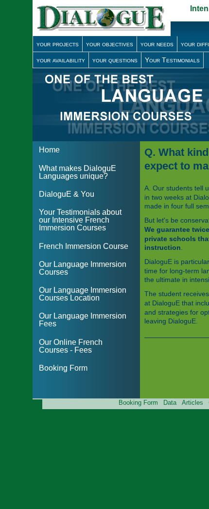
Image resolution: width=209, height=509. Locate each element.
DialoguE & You (66, 194)
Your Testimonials (172, 60)
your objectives (109, 44)
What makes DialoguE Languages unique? (77, 172)
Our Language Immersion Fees (82, 320)
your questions (115, 60)
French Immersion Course (83, 246)
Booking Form (63, 368)
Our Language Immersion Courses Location (82, 294)
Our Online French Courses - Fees (71, 346)
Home (49, 150)
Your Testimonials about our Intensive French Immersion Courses (80, 220)
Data (169, 402)
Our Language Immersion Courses (82, 268)
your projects (57, 44)
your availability (60, 60)
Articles (192, 402)
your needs (157, 44)
